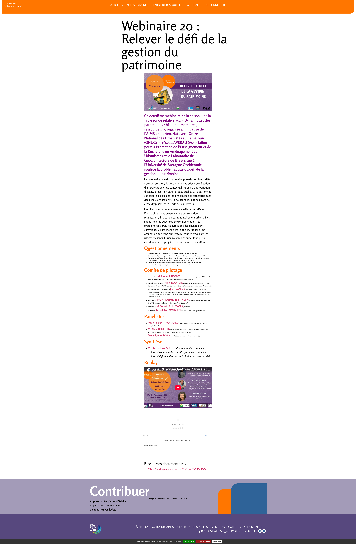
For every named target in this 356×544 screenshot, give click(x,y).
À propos (116, 5)
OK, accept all (190, 541)
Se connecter (215, 5)
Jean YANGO (177, 289)
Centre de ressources (167, 5)
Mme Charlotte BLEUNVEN (173, 299)
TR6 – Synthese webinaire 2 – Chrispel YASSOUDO (177, 469)
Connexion (209, 436)
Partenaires (194, 5)
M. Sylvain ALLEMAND (170, 306)
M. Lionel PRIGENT (169, 276)
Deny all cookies (204, 541)
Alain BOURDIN (174, 282)
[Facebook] (260, 531)
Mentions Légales (223, 527)
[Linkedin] (264, 531)
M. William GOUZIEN (168, 310)
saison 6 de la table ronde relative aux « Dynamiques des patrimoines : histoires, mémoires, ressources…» (177, 122)
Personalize (217, 541)
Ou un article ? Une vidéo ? (179, 499)
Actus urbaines (137, 5)
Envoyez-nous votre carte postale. (160, 499)
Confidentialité (251, 527)
